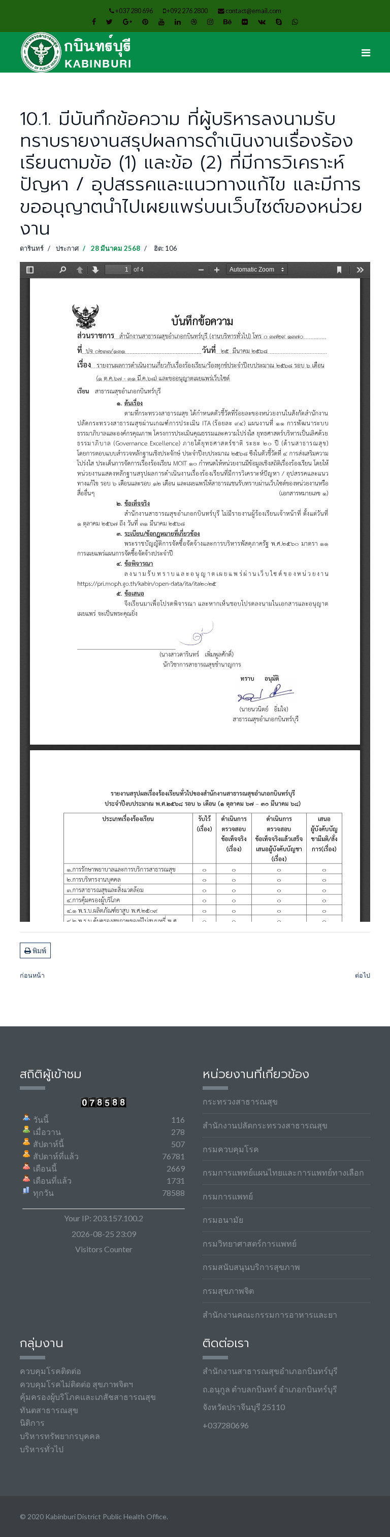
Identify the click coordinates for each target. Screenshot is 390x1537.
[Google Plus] (127, 21)
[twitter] (109, 21)
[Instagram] (210, 21)
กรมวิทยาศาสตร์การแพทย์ (250, 1243)
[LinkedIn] (178, 21)
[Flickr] (245, 21)
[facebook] (94, 21)
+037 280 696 (134, 11)
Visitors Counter (104, 1249)
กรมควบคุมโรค (231, 1149)
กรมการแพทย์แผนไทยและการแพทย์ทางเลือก (283, 1172)
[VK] (262, 21)
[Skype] (279, 21)
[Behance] (227, 21)
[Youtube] (161, 21)
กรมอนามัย (223, 1219)
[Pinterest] (145, 21)
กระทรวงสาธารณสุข (240, 1101)
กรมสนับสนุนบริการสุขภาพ (251, 1267)
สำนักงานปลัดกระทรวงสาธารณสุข (265, 1125)
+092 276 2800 (187, 11)
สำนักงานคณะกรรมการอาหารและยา (270, 1314)
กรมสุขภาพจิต (228, 1290)
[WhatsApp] (295, 21)
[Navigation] (366, 52)
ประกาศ (67, 248)
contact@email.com (253, 11)
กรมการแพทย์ (228, 1196)
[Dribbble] (194, 21)
